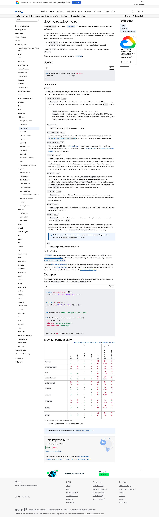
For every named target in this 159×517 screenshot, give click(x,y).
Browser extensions (22, 26)
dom (19, 110)
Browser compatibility (128, 31)
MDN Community (98, 486)
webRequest (22, 343)
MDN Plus (69, 499)
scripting (20, 295)
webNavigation (23, 339)
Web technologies (125, 486)
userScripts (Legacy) (25, 335)
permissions (22, 272)
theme (20, 320)
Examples (124, 29)
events (20, 224)
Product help (70, 502)
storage (20, 309)
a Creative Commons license (94, 514)
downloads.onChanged (88, 270)
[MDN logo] (19, 482)
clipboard (21, 80)
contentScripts (23, 87)
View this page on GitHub (53, 459)
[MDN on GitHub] (16, 497)
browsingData (22, 73)
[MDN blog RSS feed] (29, 497)
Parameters (50, 84)
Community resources (100, 489)
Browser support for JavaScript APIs (28, 49)
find (19, 235)
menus (20, 258)
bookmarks (21, 61)
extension (21, 228)
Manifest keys (21, 350)
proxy (20, 283)
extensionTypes (23, 232)
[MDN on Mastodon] (26, 497)
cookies (20, 95)
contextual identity (73, 146)
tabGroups (21, 313)
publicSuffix (22, 287)
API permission (91, 148)
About (68, 486)
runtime (20, 291)
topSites (20, 324)
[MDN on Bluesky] (19, 497)
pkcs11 (20, 276)
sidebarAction (22, 306)
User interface (21, 37)
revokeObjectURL (61, 267)
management (22, 254)
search (20, 298)
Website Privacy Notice (37, 510)
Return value (50, 251)
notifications (22, 261)
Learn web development (127, 489)
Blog (113, 11)
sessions (21, 302)
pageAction (22, 269)
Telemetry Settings (54, 510)
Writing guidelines (98, 492)
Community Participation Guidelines (82, 510)
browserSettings (23, 69)
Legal (65, 510)
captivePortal (22, 76)
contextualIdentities (24, 91)
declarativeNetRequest (25, 98)
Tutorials (122, 496)
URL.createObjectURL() (59, 265)
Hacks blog (123, 502)
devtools (21, 102)
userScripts (21, 332)
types (20, 328)
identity (20, 246)
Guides (121, 492)
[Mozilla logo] (21, 509)
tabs (19, 317)
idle (19, 250)
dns (19, 106)
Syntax (123, 26)
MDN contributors (83, 457)
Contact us (19, 358)
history (20, 239)
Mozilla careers (71, 492)
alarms (20, 58)
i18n (19, 243)
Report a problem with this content (77, 459)
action (20, 54)
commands (21, 84)
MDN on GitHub (98, 499)
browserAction (23, 65)
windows (21, 346)
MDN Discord (97, 496)
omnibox (21, 265)
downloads (21, 113)
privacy (20, 280)
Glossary (122, 499)
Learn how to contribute (53, 451)
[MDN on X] (23, 497)
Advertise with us (72, 496)
